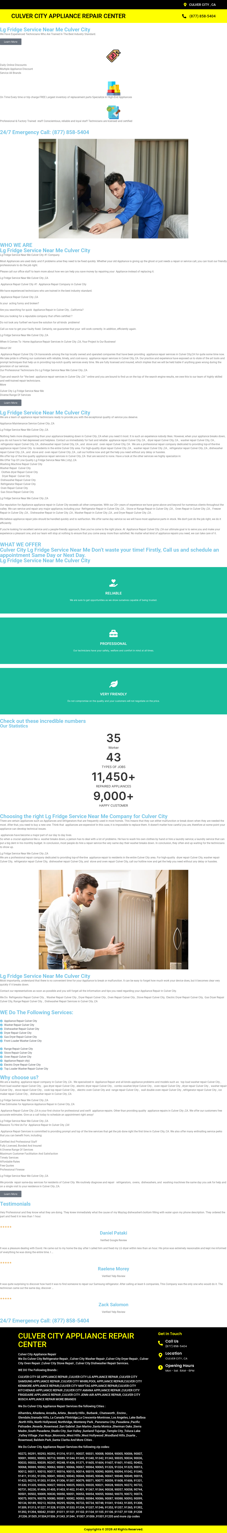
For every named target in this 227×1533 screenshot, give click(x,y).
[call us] (160, 1343)
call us (171, 1341)
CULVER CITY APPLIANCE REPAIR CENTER (68, 16)
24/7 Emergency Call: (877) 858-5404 (44, 132)
